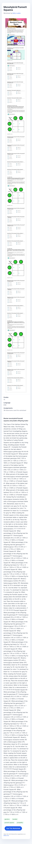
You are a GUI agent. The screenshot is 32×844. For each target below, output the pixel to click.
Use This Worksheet (13, 828)
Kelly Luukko (17, 13)
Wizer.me (6, 835)
